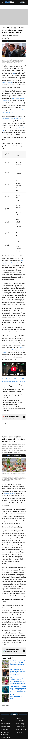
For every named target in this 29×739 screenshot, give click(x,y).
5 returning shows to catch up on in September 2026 (14, 386)
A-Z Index (19, 732)
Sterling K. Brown (7, 82)
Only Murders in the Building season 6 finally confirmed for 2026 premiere (14, 408)
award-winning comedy (13, 350)
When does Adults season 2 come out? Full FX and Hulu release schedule (14, 396)
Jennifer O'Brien (8, 452)
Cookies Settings (6, 737)
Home (3, 423)
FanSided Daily (5, 724)
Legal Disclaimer (21, 729)
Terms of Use (20, 726)
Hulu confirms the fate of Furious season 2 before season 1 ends (13, 390)
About (3, 718)
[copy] (11, 38)
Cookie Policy (5, 729)
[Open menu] (2, 2)
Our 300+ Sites (20, 721)
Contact (3, 721)
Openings (19, 718)
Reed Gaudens (7, 35)
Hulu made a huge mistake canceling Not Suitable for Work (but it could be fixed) (13, 402)
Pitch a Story (20, 724)
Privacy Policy (5, 726)
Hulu (13, 73)
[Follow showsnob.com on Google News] (24, 417)
